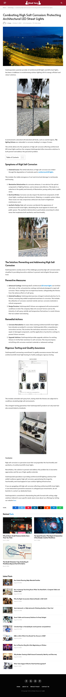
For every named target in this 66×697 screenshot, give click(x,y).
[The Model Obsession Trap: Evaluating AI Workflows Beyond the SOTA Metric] (17, 551)
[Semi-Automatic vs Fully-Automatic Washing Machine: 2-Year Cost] (7, 610)
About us (25, 686)
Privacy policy (35, 686)
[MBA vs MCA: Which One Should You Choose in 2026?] (7, 638)
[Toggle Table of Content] (21, 157)
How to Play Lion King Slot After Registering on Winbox (30, 645)
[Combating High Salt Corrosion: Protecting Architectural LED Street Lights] (33, 46)
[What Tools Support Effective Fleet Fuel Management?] (7, 666)
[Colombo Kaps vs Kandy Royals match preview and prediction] (7, 628)
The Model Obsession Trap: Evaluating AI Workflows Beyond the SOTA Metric (15, 563)
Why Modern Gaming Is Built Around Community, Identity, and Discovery (35, 654)
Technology (10, 7)
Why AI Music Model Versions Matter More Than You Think (16, 537)
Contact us (45, 686)
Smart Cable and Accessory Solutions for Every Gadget (30, 617)
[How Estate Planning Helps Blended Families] (7, 582)
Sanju (9, 23)
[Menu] (5, 3)
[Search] (61, 3)
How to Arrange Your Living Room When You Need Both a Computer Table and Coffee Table (37, 590)
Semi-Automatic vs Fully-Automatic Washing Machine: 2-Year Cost (33, 608)
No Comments (28, 23)
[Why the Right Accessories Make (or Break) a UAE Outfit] (7, 601)
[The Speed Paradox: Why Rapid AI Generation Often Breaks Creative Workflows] (48, 525)
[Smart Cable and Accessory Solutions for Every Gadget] (7, 619)
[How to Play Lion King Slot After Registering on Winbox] (7, 647)
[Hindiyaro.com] (33, 3)
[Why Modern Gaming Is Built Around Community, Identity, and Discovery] (7, 656)
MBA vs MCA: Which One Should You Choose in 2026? (30, 636)
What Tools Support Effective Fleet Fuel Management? (30, 663)
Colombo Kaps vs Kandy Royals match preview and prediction (32, 626)
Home (4, 7)
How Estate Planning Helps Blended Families (27, 580)
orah (43, 691)
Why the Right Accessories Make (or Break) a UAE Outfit (30, 599)
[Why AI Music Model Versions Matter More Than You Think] (17, 525)
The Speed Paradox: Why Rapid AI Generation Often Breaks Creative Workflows (48, 537)
